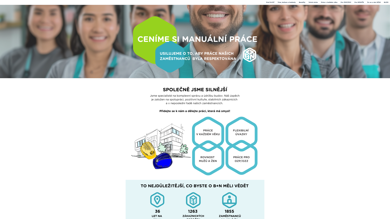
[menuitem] (270, 2)
